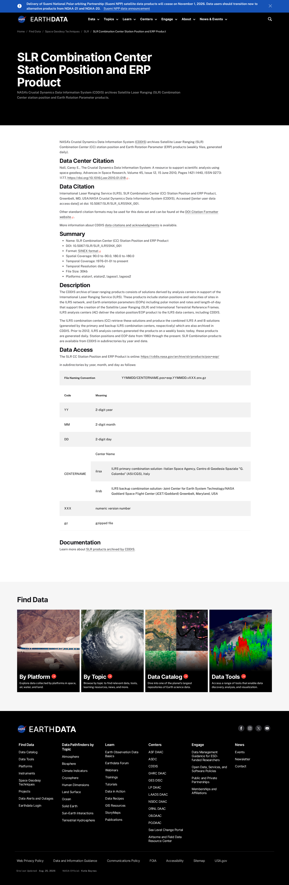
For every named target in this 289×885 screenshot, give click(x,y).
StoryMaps (113, 812)
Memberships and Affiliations (204, 791)
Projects (24, 791)
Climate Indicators (74, 771)
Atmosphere (70, 757)
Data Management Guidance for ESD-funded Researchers (205, 756)
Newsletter (242, 759)
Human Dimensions (75, 785)
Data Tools (26, 759)
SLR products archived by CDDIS (110, 549)
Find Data (35, 31)
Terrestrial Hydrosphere (78, 820)
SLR (86, 31)
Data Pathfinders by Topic (78, 747)
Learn (127, 19)
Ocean (66, 799)
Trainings (111, 777)
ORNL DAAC (157, 809)
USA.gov (221, 861)
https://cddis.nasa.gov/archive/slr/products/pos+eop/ (180, 356)
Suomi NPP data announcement (127, 8)
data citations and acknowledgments (132, 225)
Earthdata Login (30, 805)
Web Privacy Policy (30, 861)
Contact (240, 766)
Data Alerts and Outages (36, 798)
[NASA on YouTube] (267, 728)
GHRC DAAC (157, 773)
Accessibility (175, 861)
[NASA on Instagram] (250, 728)
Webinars (111, 770)
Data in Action (115, 791)
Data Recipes (114, 798)
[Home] (49, 19)
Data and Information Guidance (75, 861)
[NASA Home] (22, 19)
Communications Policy (123, 861)
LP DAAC (154, 787)
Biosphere (69, 764)
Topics (109, 19)
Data (91, 19)
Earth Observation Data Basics (121, 754)
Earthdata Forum (117, 763)
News (239, 745)
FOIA (153, 861)
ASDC (152, 759)
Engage (167, 19)
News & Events (211, 19)
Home (21, 31)
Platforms (25, 766)
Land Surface (71, 792)
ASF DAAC (155, 752)
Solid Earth (69, 806)
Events (239, 752)
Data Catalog (28, 752)
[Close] (270, 6)
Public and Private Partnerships (204, 780)
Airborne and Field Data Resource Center (165, 839)
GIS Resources (115, 805)
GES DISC (155, 780)
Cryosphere (70, 778)
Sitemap (199, 861)
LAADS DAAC (158, 794)
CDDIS (140, 142)
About (186, 19)
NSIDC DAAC (157, 801)
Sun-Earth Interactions (77, 813)
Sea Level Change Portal (165, 830)
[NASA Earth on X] (258, 728)
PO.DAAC (154, 823)
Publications (113, 820)
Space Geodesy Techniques (62, 31)
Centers (146, 19)
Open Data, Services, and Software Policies (209, 769)
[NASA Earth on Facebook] (241, 728)
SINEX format (88, 251)
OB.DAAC (155, 816)
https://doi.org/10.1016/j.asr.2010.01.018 (96, 178)
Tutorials (111, 784)
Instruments (27, 773)
